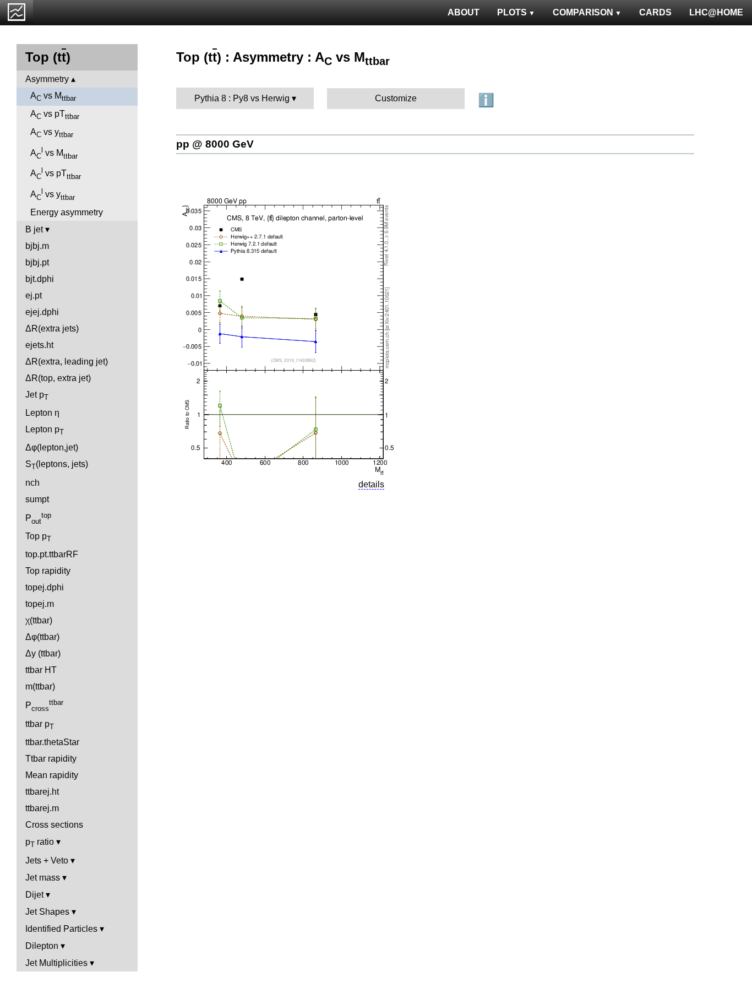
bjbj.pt (37, 262)
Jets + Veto (46, 860)
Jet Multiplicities (56, 963)
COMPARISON (583, 12)
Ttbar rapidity (51, 758)
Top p (38, 537)
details (371, 484)
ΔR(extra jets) (52, 328)
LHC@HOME (716, 12)
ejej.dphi (42, 312)
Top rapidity (47, 570)
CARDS (655, 12)
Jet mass (42, 877)
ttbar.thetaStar (52, 742)
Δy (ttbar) (43, 653)
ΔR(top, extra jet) (58, 378)
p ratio (39, 843)
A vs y (51, 133)
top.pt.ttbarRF (51, 554)
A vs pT (54, 115)
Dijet (34, 894)
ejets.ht (39, 345)
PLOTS (512, 12)
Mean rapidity (51, 775)
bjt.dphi (39, 279)
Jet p (36, 395)
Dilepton (41, 946)
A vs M (53, 96)
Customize (396, 98)
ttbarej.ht (42, 791)
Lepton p (44, 430)
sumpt (37, 499)
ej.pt (33, 295)
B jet (34, 229)
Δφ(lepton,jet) (51, 447)
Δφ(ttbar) (42, 637)
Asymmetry (47, 79)
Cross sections (54, 824)
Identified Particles (61, 928)
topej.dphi (44, 587)
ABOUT (463, 12)
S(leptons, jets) (56, 465)
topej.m (39, 604)
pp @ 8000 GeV (215, 144)
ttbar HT (41, 670)
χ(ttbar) (38, 620)
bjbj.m (37, 246)
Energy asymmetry (66, 212)
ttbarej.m (42, 808)
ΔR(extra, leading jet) (66, 361)
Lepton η (42, 412)
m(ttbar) (40, 686)
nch (32, 482)
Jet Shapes (47, 911)
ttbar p (39, 725)
